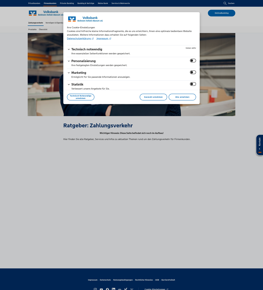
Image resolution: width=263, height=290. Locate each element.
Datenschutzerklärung (79, 38)
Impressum (102, 38)
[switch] (193, 60)
